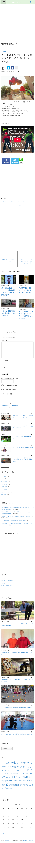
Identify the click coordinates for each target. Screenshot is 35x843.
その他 (2, 478)
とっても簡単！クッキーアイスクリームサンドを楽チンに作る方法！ (26, 315)
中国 (11, 777)
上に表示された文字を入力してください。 (10, 378)
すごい (24, 763)
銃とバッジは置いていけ (6, 585)
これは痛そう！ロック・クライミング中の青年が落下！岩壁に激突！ (16, 516)
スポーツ (6, 770)
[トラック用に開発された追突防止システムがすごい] (8, 303)
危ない (29, 777)
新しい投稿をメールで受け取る (10, 389)
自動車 (17, 785)
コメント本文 (4, 340)
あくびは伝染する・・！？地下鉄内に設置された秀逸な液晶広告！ (8, 291)
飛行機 (10, 788)
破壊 (10, 785)
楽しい (29, 781)
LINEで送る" (21, 161)
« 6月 (2, 834)
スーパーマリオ (21, 201)
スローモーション (15, 770)
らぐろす (3, 578)
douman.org (7, 840)
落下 (25, 785)
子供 (11, 780)
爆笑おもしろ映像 (5, 492)
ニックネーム (6, 360)
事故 (16, 777)
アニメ (5, 767)
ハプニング (21, 774)
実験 (18, 781)
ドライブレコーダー (10, 773)
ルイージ (14, 205)
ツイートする (15, 161)
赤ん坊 (29, 785)
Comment (5, 406)
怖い (21, 781)
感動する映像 (4, 486)
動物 (24, 777)
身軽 (20, 205)
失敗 (7, 780)
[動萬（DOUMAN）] (14, 2)
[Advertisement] (17, 22)
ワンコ (7, 777)
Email (4, 367)
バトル (28, 773)
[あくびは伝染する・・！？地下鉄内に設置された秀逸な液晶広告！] (8, 279)
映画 (24, 781)
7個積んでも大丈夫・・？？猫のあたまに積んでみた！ (26, 290)
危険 (3, 781)
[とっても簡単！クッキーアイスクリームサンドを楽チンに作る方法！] (26, 303)
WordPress (25, 840)
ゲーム (13, 201)
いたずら (8, 763)
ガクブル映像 (4, 484)
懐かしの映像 (4, 489)
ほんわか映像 (4, 481)
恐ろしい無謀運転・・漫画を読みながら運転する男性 (13, 520)
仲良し (20, 777)
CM (2, 763)
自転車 (22, 785)
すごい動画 (3, 51)
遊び (2, 788)
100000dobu (3, 581)
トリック (24, 770)
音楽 (6, 788)
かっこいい (5, 201)
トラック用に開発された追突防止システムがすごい (8, 313)
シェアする (6, 161)
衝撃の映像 (3, 494)
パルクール (5, 205)
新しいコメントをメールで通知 (10, 385)
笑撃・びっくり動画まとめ (7, 580)
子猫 (15, 781)
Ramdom (14, 406)
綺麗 (13, 785)
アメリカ (12, 767)
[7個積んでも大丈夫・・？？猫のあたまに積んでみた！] (26, 279)
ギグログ (3, 583)
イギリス (20, 767)
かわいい (16, 762)
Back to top (31, 840)
